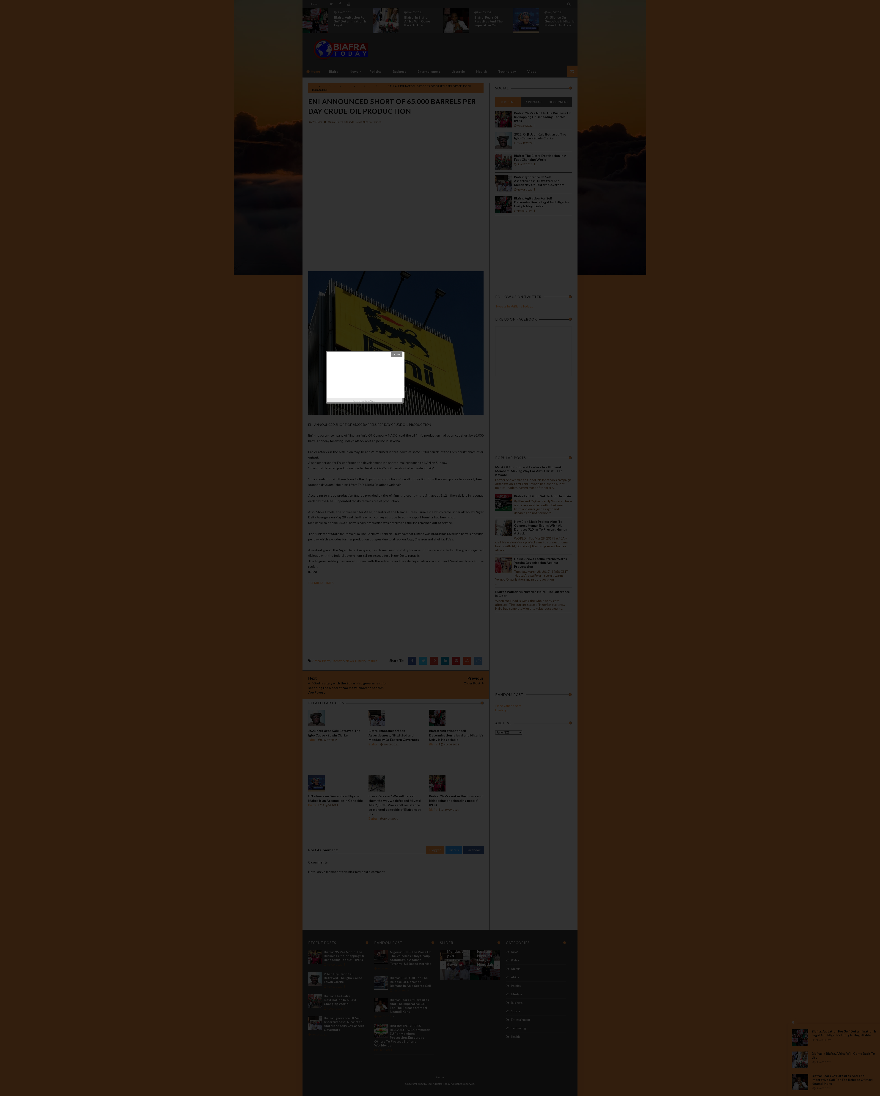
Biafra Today (370, 401)
